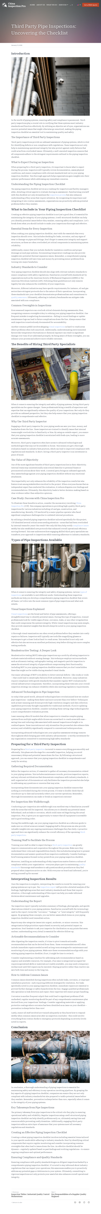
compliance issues (81, 525)
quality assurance (19, 297)
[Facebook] (75, 1202)
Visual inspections (19, 614)
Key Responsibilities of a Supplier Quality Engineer (68, 1195)
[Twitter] (80, 1202)
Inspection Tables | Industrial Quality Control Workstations (30, 1195)
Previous (16, 1192)
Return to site (17, 1202)
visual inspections (57, 326)
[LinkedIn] (84, 1202)
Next (53, 1192)
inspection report (48, 887)
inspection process (58, 195)
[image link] (14, 4)
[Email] (89, 1202)
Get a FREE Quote (90, 5)
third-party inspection (35, 749)
